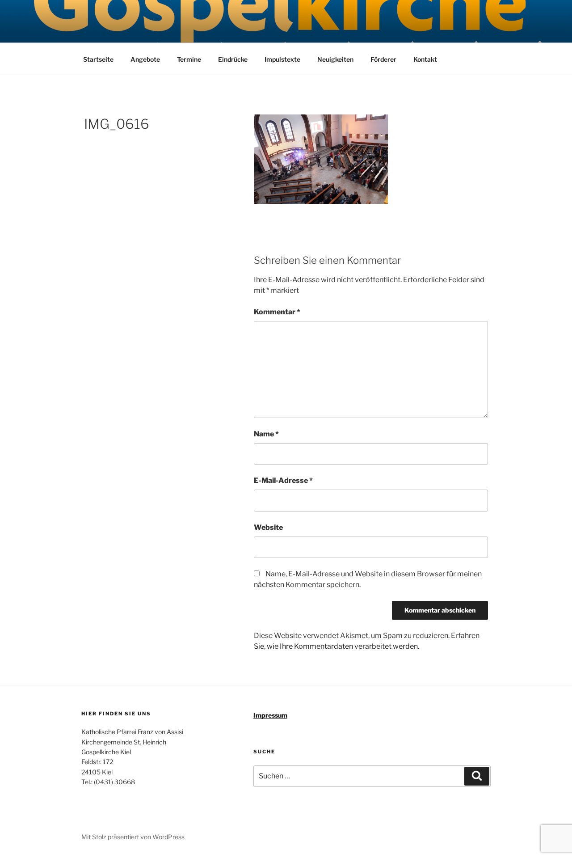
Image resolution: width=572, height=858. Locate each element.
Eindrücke (233, 59)
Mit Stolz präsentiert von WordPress (133, 837)
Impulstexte (282, 59)
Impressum (270, 715)
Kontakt (425, 59)
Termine (189, 59)
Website (268, 527)
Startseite (98, 59)
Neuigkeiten (335, 59)
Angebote (145, 59)
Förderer (383, 59)
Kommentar (277, 312)
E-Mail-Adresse (283, 480)
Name (266, 434)
